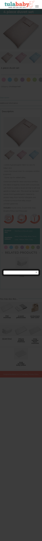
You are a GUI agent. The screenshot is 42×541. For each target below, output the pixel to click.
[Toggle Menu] (37, 6)
